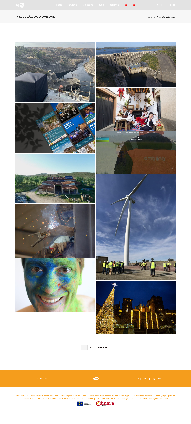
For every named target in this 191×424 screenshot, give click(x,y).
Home (59, 5)
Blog (101, 5)
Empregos (87, 5)
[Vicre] (20, 5)
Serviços (72, 5)
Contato (114, 5)
